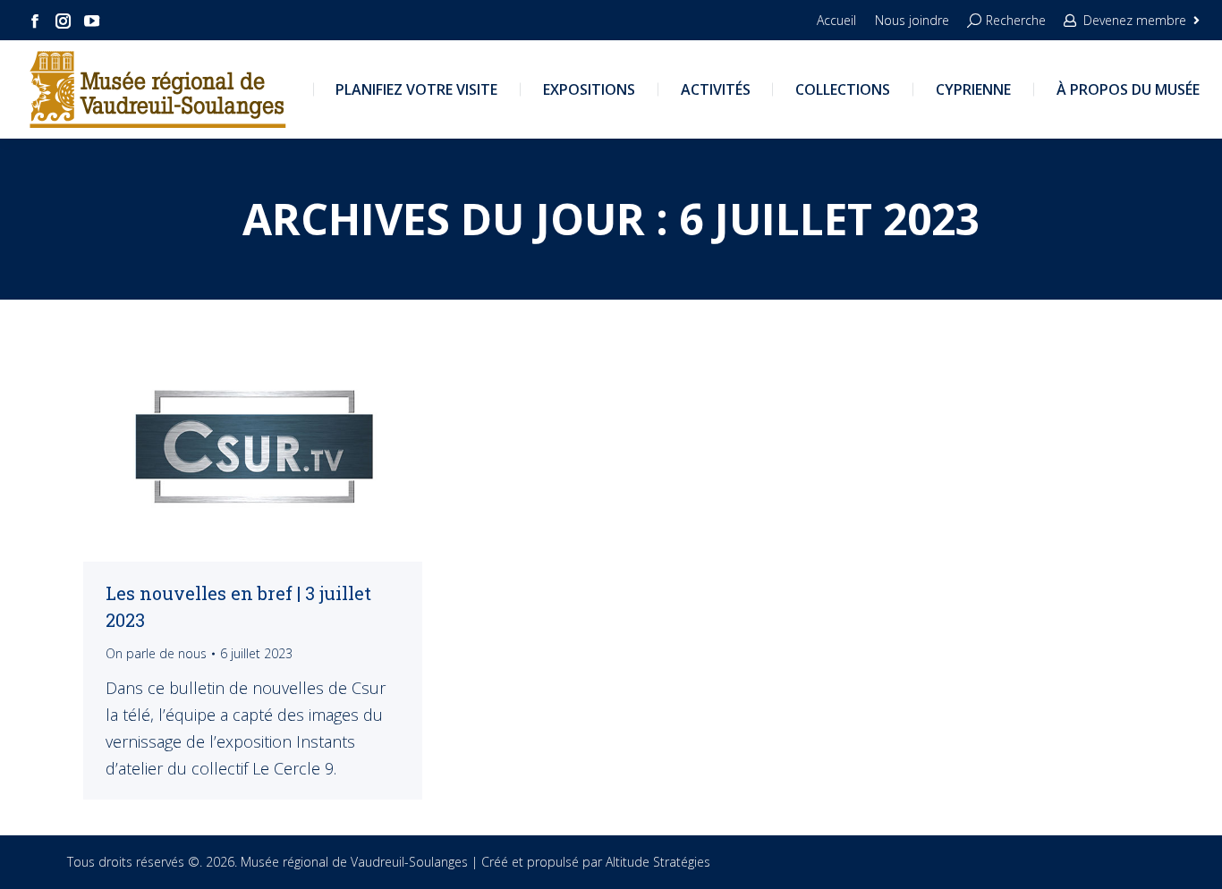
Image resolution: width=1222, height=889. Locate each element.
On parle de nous (156, 653)
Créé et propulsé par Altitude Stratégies (595, 861)
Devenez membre (1134, 20)
